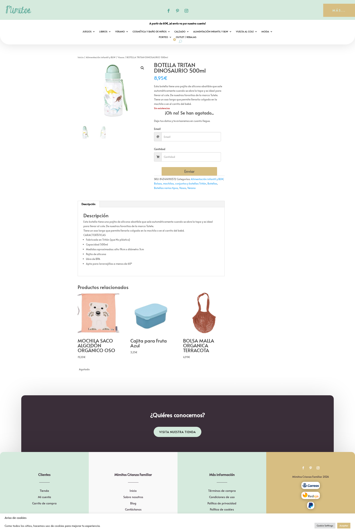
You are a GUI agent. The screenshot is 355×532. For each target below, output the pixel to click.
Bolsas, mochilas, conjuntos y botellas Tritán (180, 183)
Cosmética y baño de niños (150, 31)
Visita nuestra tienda (177, 432)
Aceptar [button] (343, 525)
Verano (120, 31)
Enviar (189, 171)
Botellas (212, 183)
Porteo (163, 37)
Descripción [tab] (88, 204)
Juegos (87, 31)
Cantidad (159, 149)
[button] (142, 68)
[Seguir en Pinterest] (177, 10)
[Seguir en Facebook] (168, 10)
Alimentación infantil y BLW (210, 31)
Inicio (81, 57)
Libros (103, 31)
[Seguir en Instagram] (186, 10)
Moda (265, 31)
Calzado (179, 31)
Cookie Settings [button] (325, 525)
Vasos (121, 57)
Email (157, 129)
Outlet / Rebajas (186, 37)
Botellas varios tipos (166, 188)
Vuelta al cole (245, 31)
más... (339, 10)
